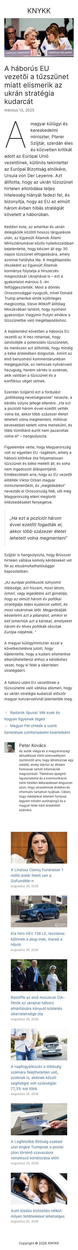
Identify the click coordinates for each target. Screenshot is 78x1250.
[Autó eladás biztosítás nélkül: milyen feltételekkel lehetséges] (39, 1201)
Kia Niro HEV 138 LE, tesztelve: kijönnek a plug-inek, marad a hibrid (38, 939)
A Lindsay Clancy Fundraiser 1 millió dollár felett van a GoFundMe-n (37, 875)
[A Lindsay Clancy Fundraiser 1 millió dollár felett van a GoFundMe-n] (39, 861)
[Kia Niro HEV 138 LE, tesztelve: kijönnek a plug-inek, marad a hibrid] (39, 924)
